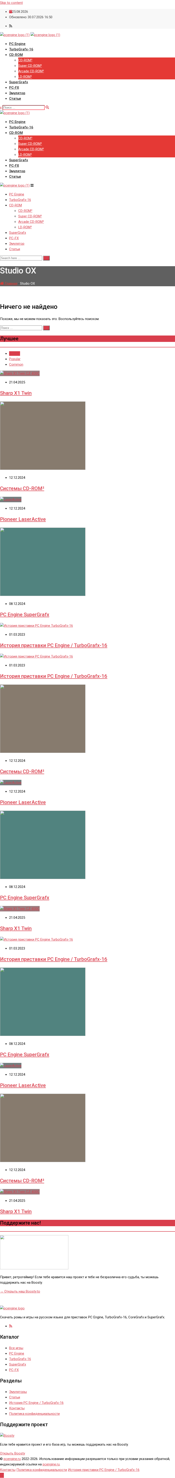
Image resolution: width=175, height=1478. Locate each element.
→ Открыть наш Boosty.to (20, 1291)
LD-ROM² (25, 77)
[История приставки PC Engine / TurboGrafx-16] (36, 626)
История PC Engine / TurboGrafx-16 (36, 1403)
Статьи (15, 98)
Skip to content (11, 3)
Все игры (16, 1348)
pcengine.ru (12, 1459)
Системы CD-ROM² (22, 488)
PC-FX (14, 88)
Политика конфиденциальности (34, 1414)
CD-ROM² (25, 60)
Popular (15, 359)
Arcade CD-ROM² (31, 71)
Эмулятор (17, 93)
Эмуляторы (18, 1392)
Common (16, 364)
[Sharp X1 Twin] (20, 373)
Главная (10, 283)
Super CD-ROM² (30, 66)
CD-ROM (16, 55)
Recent (14, 353)
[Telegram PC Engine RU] (10, 1326)
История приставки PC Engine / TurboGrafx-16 (53, 645)
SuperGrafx (18, 82)
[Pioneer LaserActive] (10, 499)
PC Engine (17, 44)
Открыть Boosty (12, 1453)
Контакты (17, 1408)
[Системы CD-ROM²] (42, 469)
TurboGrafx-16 (21, 49)
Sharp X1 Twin (16, 393)
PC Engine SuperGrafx (24, 614)
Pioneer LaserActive (23, 519)
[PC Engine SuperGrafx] (42, 595)
